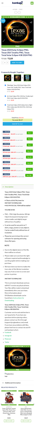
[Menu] (2, 3)
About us (10, 428)
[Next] (34, 407)
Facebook (8, 332)
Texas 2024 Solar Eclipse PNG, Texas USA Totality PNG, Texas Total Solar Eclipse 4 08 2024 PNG (19, 87)
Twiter (7, 342)
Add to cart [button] (9, 420)
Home (15, 9)
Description (9, 187)
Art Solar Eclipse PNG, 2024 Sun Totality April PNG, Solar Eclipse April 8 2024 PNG (20, 97)
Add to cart (17, 62)
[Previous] (1, 407)
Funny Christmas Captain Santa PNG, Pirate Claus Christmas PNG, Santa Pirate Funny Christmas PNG (9, 412)
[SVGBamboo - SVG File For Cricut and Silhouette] (17, 3)
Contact (21, 428)
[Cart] (32, 3)
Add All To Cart (17, 124)
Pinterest (8, 339)
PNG (20, 9)
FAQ (26, 428)
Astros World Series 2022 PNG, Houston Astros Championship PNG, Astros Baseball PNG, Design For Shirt (26, 412)
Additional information (13, 383)
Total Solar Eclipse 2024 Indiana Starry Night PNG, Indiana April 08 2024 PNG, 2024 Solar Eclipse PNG (19, 107)
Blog (15, 428)
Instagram (8, 336)
